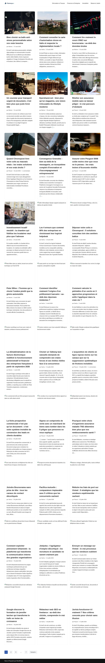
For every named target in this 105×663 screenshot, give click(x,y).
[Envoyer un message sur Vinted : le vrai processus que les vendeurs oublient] (85, 531)
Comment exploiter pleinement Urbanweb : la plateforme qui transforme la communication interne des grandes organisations (19, 552)
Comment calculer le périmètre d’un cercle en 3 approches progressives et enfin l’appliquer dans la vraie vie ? (84, 294)
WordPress (19, 661)
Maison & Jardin (95, 3)
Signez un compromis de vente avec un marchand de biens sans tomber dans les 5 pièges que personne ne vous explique (52, 427)
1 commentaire (26, 170)
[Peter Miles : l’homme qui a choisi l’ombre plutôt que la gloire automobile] (20, 273)
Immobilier (85, 3)
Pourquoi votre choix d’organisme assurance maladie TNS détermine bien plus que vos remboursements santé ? (83, 427)
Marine (10, 46)
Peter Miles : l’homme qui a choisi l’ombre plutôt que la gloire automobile (19, 291)
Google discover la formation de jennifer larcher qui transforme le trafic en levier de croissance (18, 615)
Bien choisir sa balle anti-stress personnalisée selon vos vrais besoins (19, 40)
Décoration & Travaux (58, 3)
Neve (6, 661)
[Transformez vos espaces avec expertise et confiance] (9, 3)
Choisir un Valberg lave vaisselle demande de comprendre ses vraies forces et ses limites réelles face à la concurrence (52, 358)
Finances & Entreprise (73, 3)
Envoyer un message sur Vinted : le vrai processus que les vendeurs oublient (84, 549)
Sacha (43, 49)
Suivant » (33, 652)
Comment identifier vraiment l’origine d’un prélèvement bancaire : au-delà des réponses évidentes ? (51, 294)
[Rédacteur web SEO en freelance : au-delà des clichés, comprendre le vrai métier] (52, 595)
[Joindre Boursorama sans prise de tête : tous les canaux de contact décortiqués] (20, 473)
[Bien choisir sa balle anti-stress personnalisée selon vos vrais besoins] (20, 22)
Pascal (76, 110)
